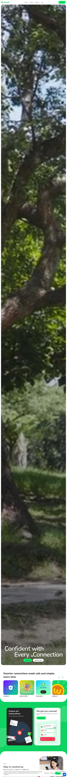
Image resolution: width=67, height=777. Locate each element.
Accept (57, 773)
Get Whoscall (27, 660)
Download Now (41, 718)
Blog (42, 2)
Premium (31, 2)
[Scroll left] (59, 677)
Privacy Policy (32, 773)
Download (62, 2)
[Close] (62, 773)
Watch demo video (38, 660)
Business (37, 2)
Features (26, 2)
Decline (52, 773)
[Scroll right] (62, 677)
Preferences (46, 773)
